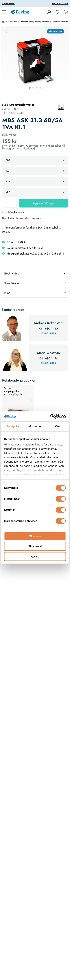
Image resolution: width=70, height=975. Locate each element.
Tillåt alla (35, 536)
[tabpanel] (35, 59)
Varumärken (8, 3)
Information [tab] (35, 426)
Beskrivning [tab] (11, 273)
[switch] (61, 499)
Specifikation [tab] (12, 283)
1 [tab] (29, 88)
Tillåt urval (35, 546)
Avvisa (35, 556)
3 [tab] (37, 88)
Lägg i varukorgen (43, 203)
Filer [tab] (7, 293)
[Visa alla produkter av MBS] (61, 106)
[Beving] (20, 12)
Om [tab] (57, 426)
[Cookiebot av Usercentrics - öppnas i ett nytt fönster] (50, 416)
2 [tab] (33, 88)
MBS (5, 105)
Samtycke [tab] (12, 426)
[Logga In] (49, 12)
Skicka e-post (48, 333)
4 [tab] (40, 88)
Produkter (12, 21)
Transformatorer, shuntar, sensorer (34, 21)
